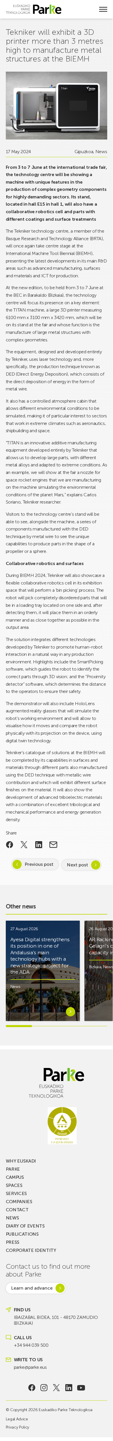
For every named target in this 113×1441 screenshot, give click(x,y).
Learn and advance (32, 1288)
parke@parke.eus (30, 1367)
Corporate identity (31, 1250)
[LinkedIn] (69, 1387)
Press (12, 1242)
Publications (22, 1234)
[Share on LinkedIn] (39, 844)
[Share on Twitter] (24, 844)
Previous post (39, 864)
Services (16, 1193)
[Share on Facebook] (10, 844)
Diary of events (25, 1226)
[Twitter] (56, 1387)
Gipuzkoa (84, 151)
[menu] (103, 9)
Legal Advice (17, 1419)
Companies (19, 1201)
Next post (77, 865)
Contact (17, 1209)
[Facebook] (32, 1387)
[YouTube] (81, 1387)
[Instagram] (44, 1387)
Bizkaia (95, 966)
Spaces (14, 1185)
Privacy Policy (17, 1427)
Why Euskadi (21, 1161)
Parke (13, 1169)
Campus (15, 1177)
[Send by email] (53, 844)
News (101, 151)
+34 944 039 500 (31, 1345)
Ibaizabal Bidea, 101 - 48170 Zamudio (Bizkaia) (56, 1320)
